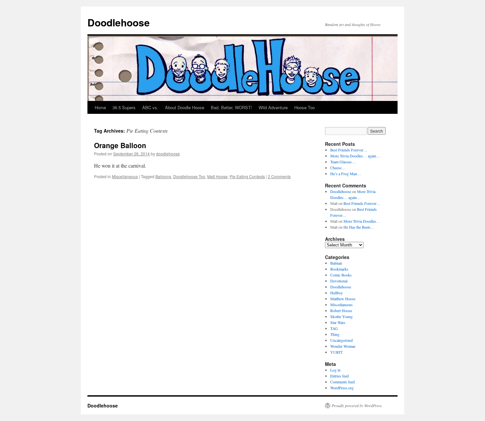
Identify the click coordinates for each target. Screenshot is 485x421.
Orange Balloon (120, 145)
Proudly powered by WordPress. (357, 405)
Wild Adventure (273, 107)
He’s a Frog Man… (345, 173)
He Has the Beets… (358, 227)
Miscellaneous (125, 176)
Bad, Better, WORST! (231, 107)
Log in (335, 369)
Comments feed (342, 381)
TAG (334, 328)
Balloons (163, 176)
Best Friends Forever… (348, 149)
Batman (336, 263)
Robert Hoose (341, 310)
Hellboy (336, 292)
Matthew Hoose (342, 298)
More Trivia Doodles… (361, 221)
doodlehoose (168, 153)
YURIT (336, 352)
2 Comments (279, 176)
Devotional (338, 280)
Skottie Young (341, 316)
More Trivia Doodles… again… (355, 155)
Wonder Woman (342, 346)
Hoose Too (304, 107)
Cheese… (337, 167)
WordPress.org (342, 387)
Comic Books (341, 274)
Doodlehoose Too (189, 176)
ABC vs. (150, 107)
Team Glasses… (343, 161)
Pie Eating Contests (247, 176)
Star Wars (337, 322)
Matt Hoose (217, 176)
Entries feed (339, 375)
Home (100, 107)
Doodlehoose (118, 22)
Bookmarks (339, 269)
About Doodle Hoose (184, 107)
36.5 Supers (124, 107)
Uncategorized (341, 340)
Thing (335, 334)
